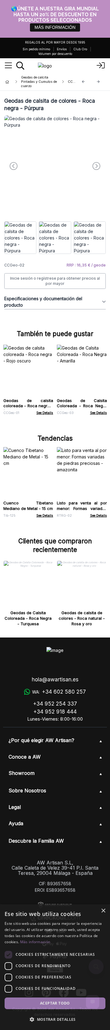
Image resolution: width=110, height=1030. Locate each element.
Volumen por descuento (55, 54)
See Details (44, 413)
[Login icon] (101, 65)
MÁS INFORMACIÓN (55, 27)
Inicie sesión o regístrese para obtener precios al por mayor (55, 281)
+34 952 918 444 (55, 712)
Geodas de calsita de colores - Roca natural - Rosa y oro (82, 618)
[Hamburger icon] (8, 65)
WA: (59, 692)
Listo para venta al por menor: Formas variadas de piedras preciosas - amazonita (82, 511)
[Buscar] (20, 66)
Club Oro (80, 49)
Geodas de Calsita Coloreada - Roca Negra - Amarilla (82, 406)
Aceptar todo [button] (55, 1003)
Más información (35, 941)
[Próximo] (98, 81)
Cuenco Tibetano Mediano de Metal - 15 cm (28, 505)
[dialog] (55, 967)
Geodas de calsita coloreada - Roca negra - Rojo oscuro (28, 406)
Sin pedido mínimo (36, 49)
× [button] (103, 911)
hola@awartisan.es (55, 679)
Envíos (62, 49)
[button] (55, 1019)
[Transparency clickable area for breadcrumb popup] (39, 81)
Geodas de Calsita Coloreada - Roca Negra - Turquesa (28, 618)
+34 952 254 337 (55, 704)
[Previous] (83, 81)
